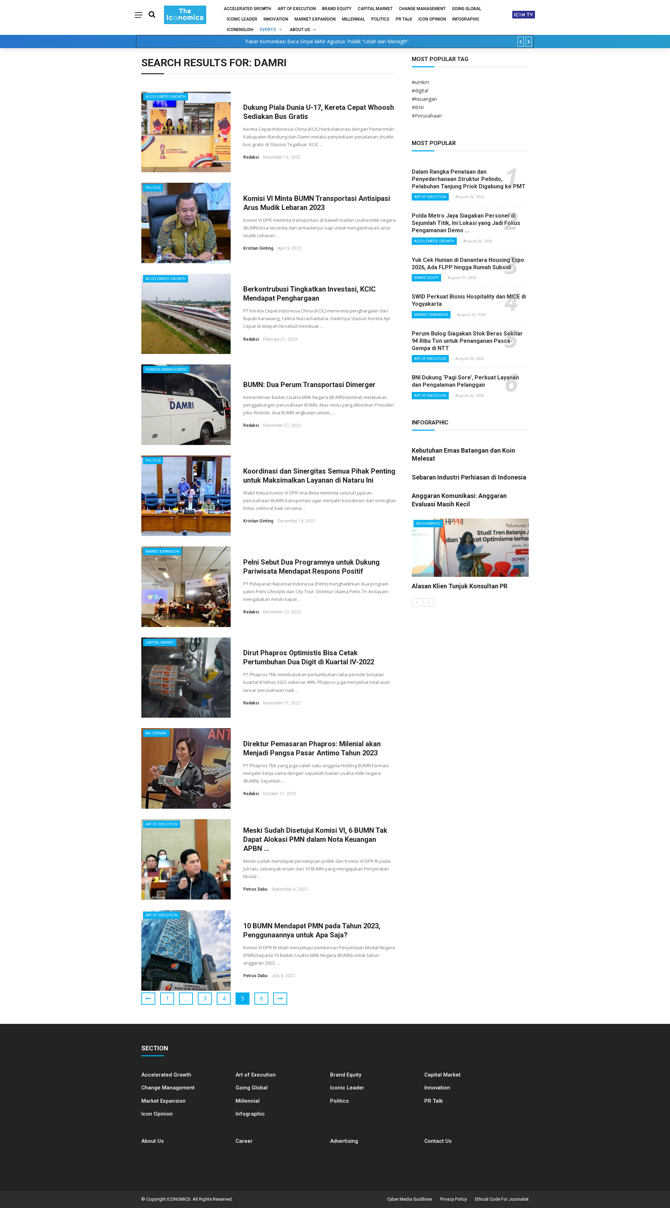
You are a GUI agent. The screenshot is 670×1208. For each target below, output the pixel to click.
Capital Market (375, 8)
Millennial (353, 19)
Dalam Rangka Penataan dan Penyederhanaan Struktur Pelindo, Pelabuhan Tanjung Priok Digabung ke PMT (469, 179)
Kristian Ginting (258, 248)
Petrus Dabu (255, 889)
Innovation (275, 19)
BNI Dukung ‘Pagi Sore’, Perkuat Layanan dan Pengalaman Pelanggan (465, 381)
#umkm (420, 82)
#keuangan (424, 99)
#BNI (418, 107)
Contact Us (438, 1141)
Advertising (344, 1141)
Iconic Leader (242, 19)
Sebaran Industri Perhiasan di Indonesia (469, 477)
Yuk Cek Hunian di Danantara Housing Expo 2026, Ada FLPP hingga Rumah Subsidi (468, 264)
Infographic (250, 1114)
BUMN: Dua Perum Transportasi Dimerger (309, 384)
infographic (465, 19)
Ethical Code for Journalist (502, 1199)
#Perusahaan (427, 115)
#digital (420, 90)
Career (244, 1141)
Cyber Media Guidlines (409, 1199)
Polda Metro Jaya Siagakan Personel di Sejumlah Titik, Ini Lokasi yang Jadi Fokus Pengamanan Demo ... (466, 223)
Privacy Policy (453, 1199)
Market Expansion (315, 19)
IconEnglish (240, 29)
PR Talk (404, 19)
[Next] (429, 602)
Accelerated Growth (247, 8)
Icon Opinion (432, 19)
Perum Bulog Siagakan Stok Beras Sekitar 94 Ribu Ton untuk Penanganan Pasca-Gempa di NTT (467, 341)
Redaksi (251, 157)
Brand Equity (336, 8)
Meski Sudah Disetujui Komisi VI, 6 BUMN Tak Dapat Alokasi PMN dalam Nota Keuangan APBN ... (315, 839)
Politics (380, 19)
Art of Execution (296, 8)
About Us (300, 29)
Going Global (466, 8)
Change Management (422, 8)
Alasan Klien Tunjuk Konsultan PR (459, 586)
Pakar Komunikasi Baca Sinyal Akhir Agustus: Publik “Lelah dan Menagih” (327, 41)
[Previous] (417, 602)
